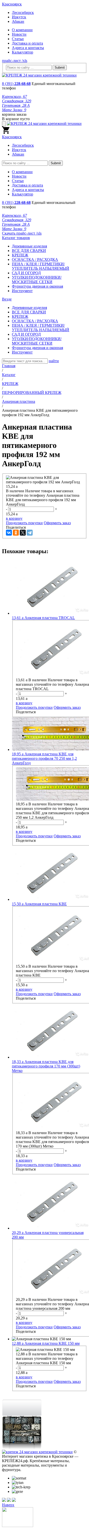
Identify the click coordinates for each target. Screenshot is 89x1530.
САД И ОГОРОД (26, 273)
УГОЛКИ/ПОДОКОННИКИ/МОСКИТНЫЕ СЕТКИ (37, 279)
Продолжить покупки (24, 523)
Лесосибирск (23, 12)
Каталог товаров (16, 238)
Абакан (18, 21)
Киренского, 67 (14, 96)
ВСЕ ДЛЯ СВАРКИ (29, 250)
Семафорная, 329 (16, 101)
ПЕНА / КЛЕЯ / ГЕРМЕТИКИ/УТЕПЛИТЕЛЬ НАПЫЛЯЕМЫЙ (40, 266)
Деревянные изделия (29, 246)
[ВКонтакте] (9, 533)
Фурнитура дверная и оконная (37, 286)
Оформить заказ (57, 523)
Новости (19, 34)
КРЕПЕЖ (20, 255)
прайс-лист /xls (14, 60)
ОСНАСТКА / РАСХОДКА (35, 259)
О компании (22, 30)
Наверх (8, 1505)
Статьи (18, 39)
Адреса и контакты (28, 48)
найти (54, 361)
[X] (23, 533)
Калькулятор (22, 52)
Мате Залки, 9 (14, 110)
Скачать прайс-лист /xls (22, 233)
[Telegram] (30, 533)
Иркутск (19, 17)
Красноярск (12, 4)
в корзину (14, 518)
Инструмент (22, 291)
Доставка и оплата (27, 43)
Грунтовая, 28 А (16, 105)
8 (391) (16, 84)
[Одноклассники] (16, 533)
